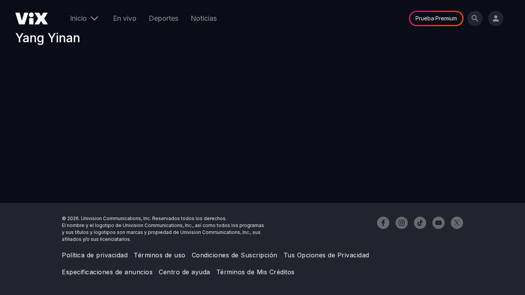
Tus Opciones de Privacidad (326, 255)
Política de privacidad (95, 255)
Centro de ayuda (184, 272)
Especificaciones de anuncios (107, 272)
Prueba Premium (436, 18)
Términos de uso (160, 255)
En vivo (124, 18)
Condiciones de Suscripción (234, 255)
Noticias (204, 18)
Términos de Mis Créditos (255, 272)
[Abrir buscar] (475, 18)
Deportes (163, 18)
